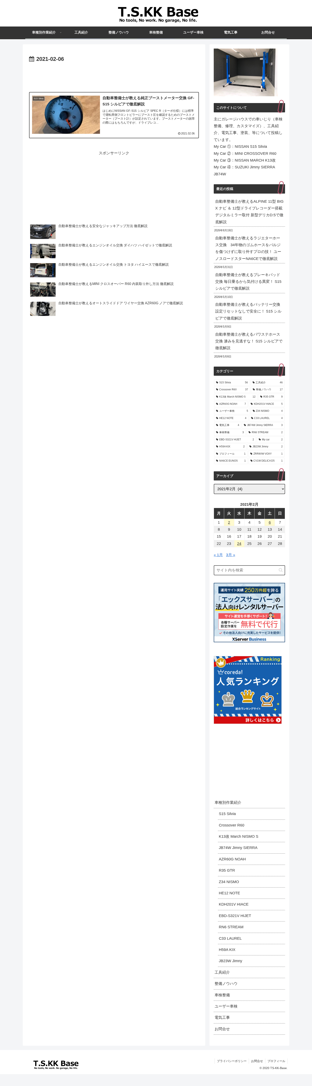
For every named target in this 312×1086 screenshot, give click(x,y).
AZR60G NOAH (232, 859)
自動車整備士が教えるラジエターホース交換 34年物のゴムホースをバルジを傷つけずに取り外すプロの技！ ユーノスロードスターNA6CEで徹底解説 (248, 248)
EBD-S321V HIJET (235, 915)
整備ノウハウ (226, 983)
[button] (280, 570)
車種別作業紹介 (228, 802)
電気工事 (222, 1017)
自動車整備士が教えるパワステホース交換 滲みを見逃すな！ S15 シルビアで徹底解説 (248, 341)
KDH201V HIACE (234, 904)
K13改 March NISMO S (238, 836)
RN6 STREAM (231, 927)
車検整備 (222, 995)
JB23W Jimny (230, 961)
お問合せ (222, 1029)
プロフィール (276, 1061)
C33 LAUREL (230, 938)
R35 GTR (227, 870)
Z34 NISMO (229, 881)
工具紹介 (222, 972)
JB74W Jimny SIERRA (238, 848)
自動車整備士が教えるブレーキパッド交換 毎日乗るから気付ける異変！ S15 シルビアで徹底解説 (248, 282)
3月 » (230, 555)
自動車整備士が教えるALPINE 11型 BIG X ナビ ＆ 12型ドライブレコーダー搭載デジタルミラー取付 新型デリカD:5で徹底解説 (249, 211)
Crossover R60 (231, 825)
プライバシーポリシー (232, 1061)
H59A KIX (227, 950)
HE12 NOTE (229, 893)
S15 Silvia (227, 814)
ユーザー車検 (226, 1006)
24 (239, 544)
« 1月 (218, 555)
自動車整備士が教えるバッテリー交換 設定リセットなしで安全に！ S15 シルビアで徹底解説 (248, 311)
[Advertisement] (114, 75)
